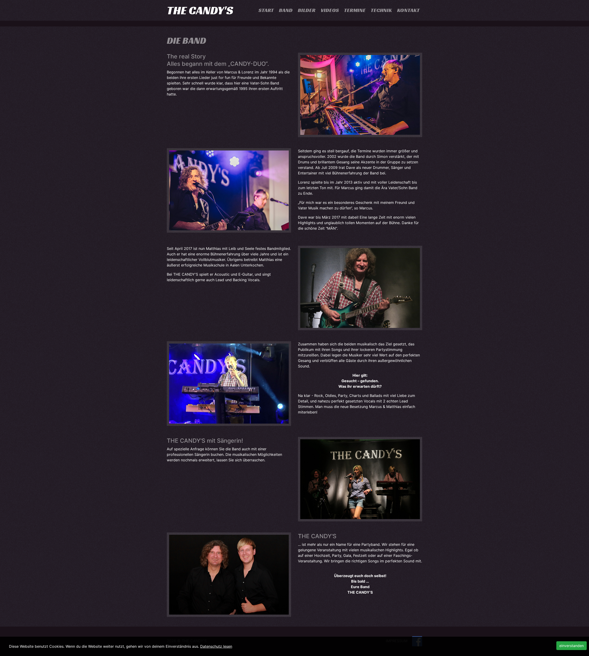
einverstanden (571, 645)
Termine (355, 10)
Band (286, 10)
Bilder (306, 10)
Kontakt (408, 10)
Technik (381, 10)
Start (266, 10)
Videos (330, 10)
